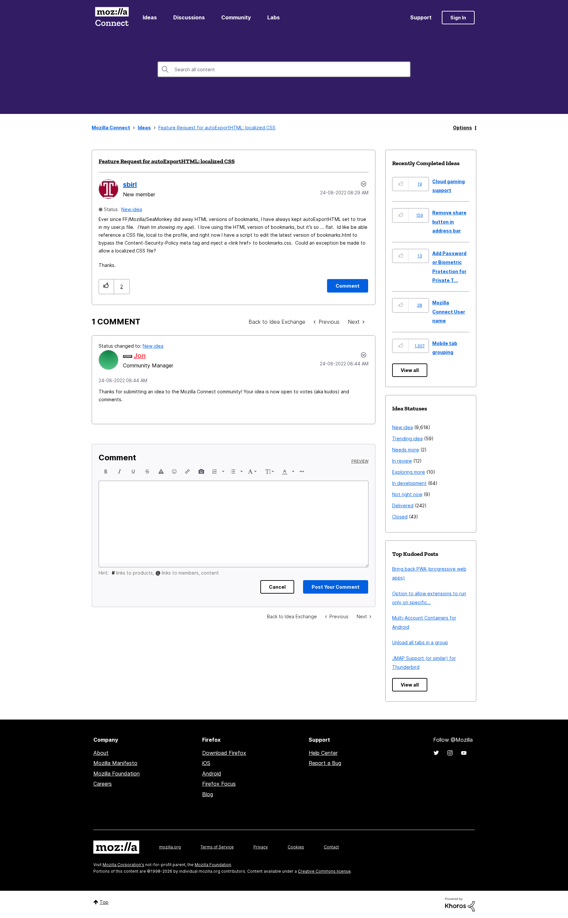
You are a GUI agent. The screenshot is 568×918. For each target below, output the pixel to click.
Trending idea (407, 438)
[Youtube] (464, 753)
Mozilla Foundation (116, 773)
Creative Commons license (324, 871)
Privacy (260, 846)
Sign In (458, 17)
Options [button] (462, 127)
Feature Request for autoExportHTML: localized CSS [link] (216, 127)
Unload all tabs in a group (420, 642)
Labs (273, 17)
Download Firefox (224, 753)
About (100, 753)
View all (410, 370)
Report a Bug (325, 763)
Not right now (407, 494)
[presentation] (105, 471)
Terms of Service (217, 846)
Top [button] (104, 902)
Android (211, 773)
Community (236, 17)
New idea (131, 209)
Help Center (323, 753)
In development (409, 483)
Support (421, 17)
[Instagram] (450, 753)
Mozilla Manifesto (115, 763)
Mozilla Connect (111, 17)
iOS (206, 763)
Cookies (296, 846)
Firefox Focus (219, 783)
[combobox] (284, 69)
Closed (400, 516)
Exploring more (408, 472)
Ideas (150, 17)
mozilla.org (170, 846)
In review (402, 461)
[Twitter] (436, 753)
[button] (106, 286)
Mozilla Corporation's (123, 864)
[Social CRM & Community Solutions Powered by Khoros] (460, 904)
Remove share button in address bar (449, 221)
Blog (207, 794)
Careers (102, 783)
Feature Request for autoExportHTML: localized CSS (167, 161)
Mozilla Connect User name (448, 311)
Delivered (403, 505)
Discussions (189, 17)
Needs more (405, 449)
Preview (359, 461)
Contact (331, 846)
